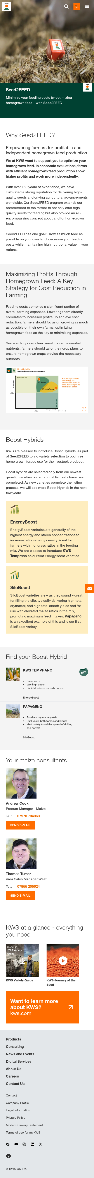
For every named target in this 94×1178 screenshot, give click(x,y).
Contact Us (15, 1083)
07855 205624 (28, 886)
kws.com (34, 1007)
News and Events (20, 1054)
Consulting (15, 1046)
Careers (12, 1076)
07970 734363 (28, 816)
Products (13, 1039)
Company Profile (17, 1103)
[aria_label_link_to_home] (6, 6)
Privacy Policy (15, 1118)
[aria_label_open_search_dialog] (66, 6)
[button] (63, 965)
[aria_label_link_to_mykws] (76, 6)
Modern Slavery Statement (24, 1125)
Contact (11, 1095)
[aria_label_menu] (87, 6)
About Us (13, 1069)
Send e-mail (20, 825)
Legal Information (18, 1110)
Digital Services (18, 1061)
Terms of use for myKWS (23, 1132)
